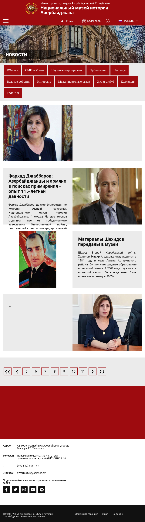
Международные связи (74, 81)
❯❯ (102, 371)
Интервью (44, 81)
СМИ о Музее (34, 70)
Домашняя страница (86, 514)
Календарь (92, 21)
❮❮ (7, 371)
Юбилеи (12, 70)
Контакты (117, 514)
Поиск (69, 21)
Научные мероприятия (67, 70)
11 (83, 371)
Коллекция (128, 81)
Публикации (97, 70)
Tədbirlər (13, 93)
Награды (119, 70)
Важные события (18, 81)
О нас (105, 514)
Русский (129, 21)
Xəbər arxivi (105, 81)
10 (74, 371)
